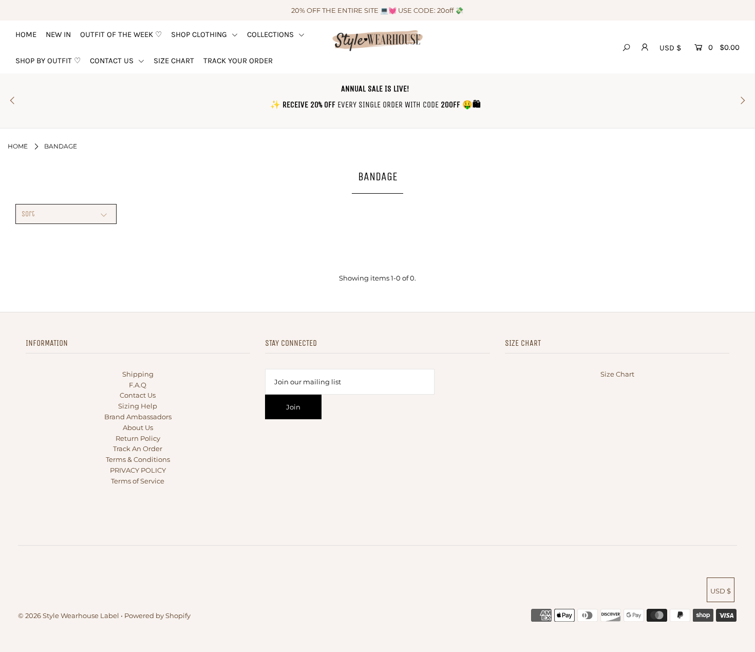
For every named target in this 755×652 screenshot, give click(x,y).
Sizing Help (137, 406)
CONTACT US (113, 60)
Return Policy (138, 438)
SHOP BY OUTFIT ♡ (48, 60)
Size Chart (617, 374)
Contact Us (138, 395)
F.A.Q (137, 385)
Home (18, 146)
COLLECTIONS (271, 34)
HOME (25, 34)
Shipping (138, 374)
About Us (138, 427)
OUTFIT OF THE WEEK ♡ (121, 34)
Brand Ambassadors (138, 417)
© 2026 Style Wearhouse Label (68, 615)
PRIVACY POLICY (138, 470)
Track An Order (137, 448)
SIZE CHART (174, 60)
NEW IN (58, 34)
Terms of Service (137, 481)
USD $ (670, 47)
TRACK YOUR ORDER (238, 60)
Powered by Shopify (157, 615)
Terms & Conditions (138, 459)
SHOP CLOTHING (200, 34)
